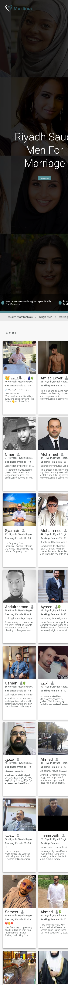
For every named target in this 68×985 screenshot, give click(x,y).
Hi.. (6, 847)
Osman (11, 683)
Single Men (45, 316)
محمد (9, 835)
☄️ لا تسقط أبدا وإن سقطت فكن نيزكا (19, 389)
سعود (9, 759)
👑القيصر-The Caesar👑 (15, 378)
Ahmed (46, 759)
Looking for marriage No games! (19, 618)
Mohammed (51, 530)
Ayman (46, 607)
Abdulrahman (16, 607)
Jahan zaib (49, 835)
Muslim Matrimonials (20, 316)
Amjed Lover (51, 378)
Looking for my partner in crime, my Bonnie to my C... (19, 466)
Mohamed (49, 454)
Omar (9, 454)
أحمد (44, 683)
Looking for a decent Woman (19, 694)
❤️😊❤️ (9, 923)
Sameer (11, 912)
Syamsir (12, 530)
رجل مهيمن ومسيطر (15, 771)
